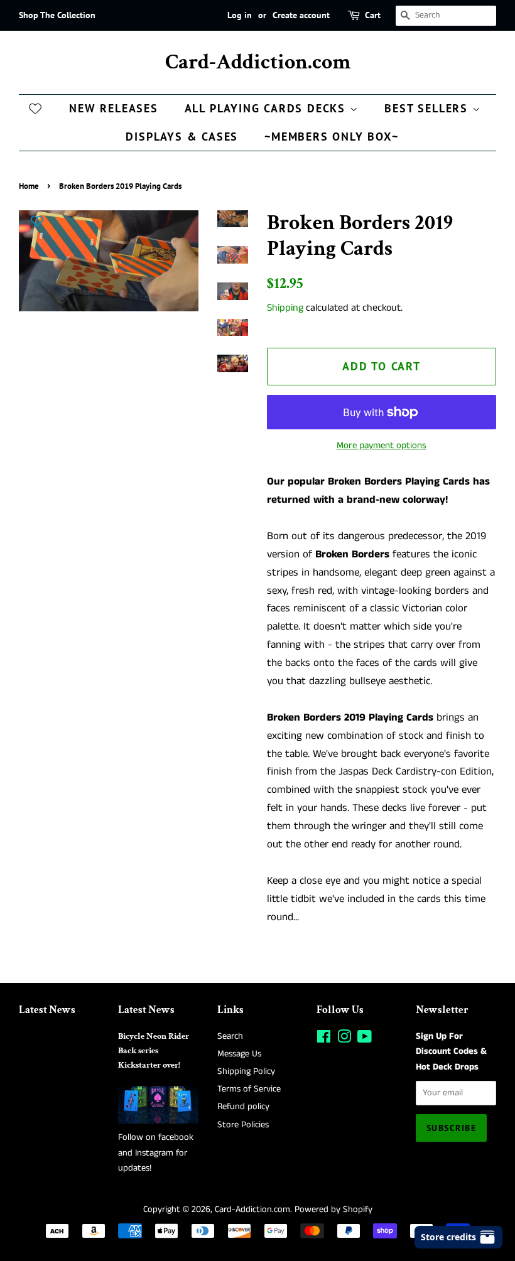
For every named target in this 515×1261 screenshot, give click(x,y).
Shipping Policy (246, 1071)
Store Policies (243, 1125)
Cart (373, 15)
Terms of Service (249, 1089)
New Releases (113, 108)
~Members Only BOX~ (331, 136)
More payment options (381, 445)
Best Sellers (428, 108)
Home (29, 186)
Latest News (47, 1010)
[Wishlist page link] (35, 108)
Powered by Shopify (333, 1209)
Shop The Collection (57, 15)
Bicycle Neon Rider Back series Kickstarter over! (153, 1050)
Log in (239, 15)
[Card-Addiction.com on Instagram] (344, 1039)
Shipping (285, 308)
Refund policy (243, 1106)
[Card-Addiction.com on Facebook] (324, 1039)
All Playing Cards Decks (267, 108)
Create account (301, 15)
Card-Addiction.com (257, 62)
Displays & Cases (182, 136)
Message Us (239, 1054)
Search (230, 1036)
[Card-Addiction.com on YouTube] (364, 1039)
